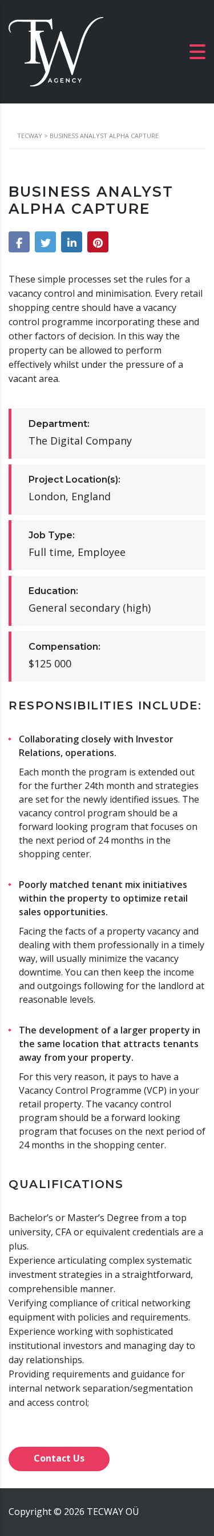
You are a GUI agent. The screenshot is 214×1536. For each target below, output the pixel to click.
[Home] (56, 50)
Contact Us (59, 1458)
